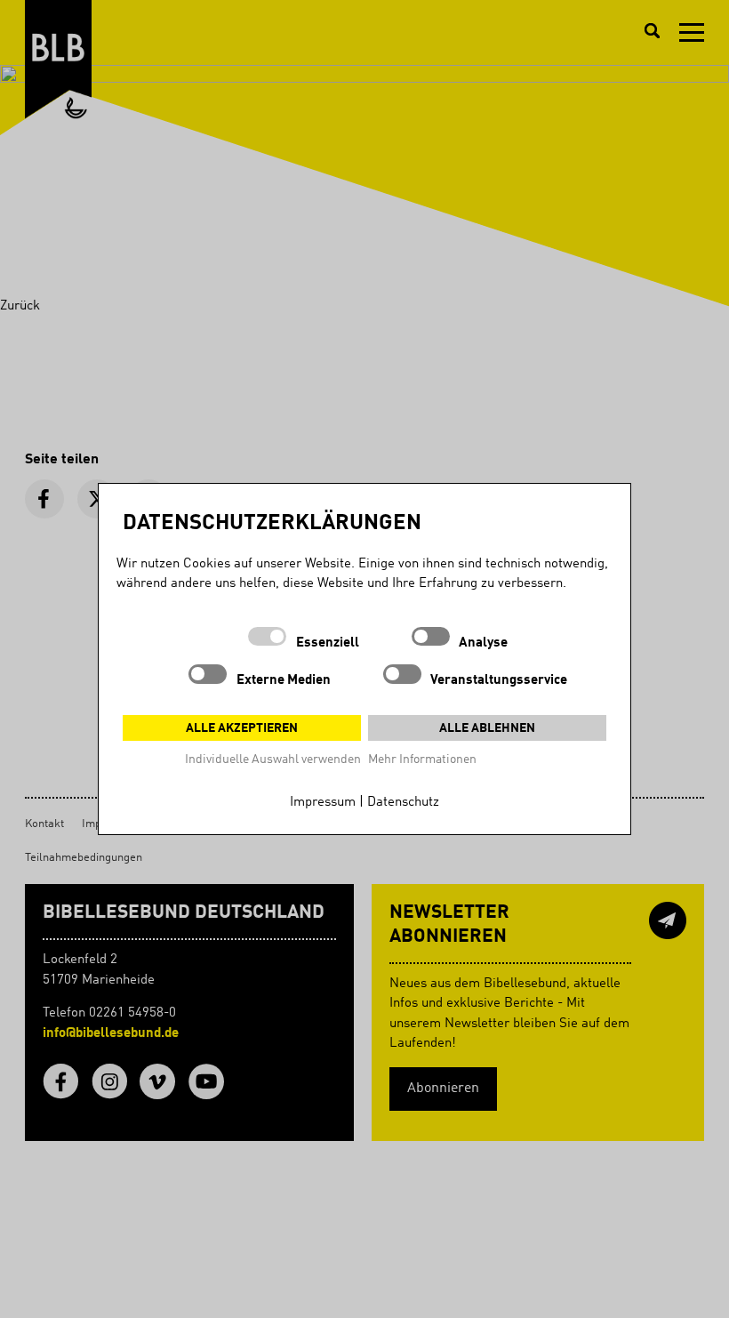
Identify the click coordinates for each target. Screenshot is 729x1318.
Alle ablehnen (487, 728)
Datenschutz (403, 802)
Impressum (323, 802)
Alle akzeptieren (242, 728)
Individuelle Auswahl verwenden (273, 759)
